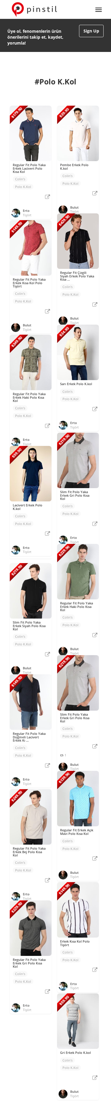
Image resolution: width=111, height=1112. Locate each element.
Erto (26, 210)
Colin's (20, 179)
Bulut (74, 207)
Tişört (27, 215)
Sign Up (91, 31)
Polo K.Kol (23, 186)
